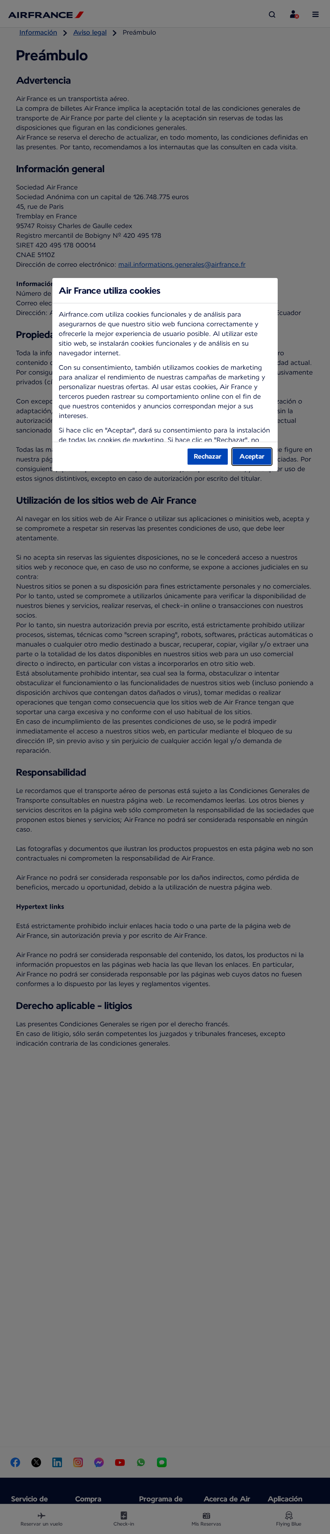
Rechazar (207, 456)
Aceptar (251, 456)
